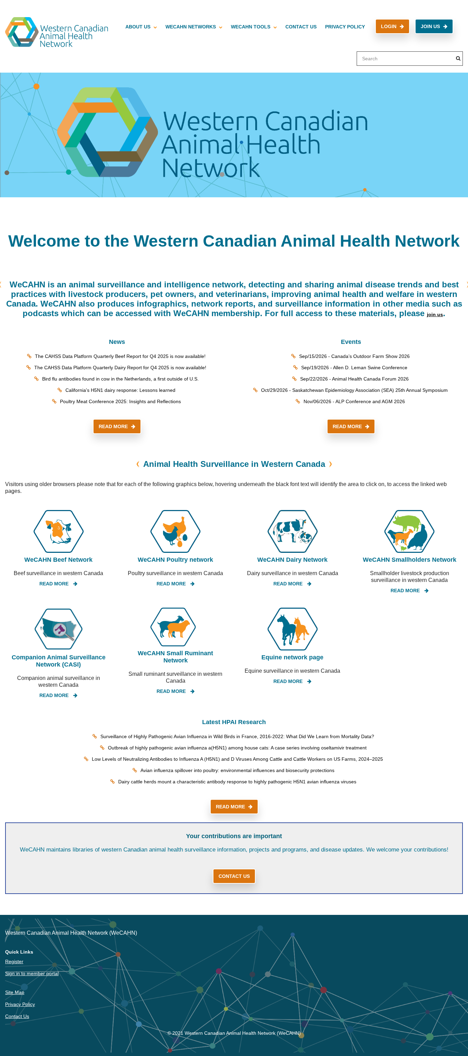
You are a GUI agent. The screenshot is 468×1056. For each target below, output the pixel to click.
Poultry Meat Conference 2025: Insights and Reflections (120, 401)
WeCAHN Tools (250, 26)
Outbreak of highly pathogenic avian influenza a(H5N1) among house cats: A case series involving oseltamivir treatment (237, 747)
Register (14, 961)
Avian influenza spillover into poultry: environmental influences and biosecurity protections (237, 770)
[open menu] (155, 26)
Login (388, 26)
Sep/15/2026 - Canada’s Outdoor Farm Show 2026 (354, 356)
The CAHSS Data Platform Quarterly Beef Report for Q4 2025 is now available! (120, 356)
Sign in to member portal (32, 973)
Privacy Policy (345, 26)
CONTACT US (234, 876)
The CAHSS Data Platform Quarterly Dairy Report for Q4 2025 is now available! (120, 367)
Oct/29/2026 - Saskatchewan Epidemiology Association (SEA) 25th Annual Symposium (354, 390)
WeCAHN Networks (190, 26)
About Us (137, 26)
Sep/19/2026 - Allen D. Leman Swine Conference (354, 367)
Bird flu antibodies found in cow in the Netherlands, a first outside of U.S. (120, 379)
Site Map (14, 992)
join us (435, 314)
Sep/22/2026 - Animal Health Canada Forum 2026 (354, 379)
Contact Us (301, 26)
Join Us (430, 26)
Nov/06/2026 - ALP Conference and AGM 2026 (354, 401)
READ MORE (113, 426)
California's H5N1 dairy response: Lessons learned (120, 390)
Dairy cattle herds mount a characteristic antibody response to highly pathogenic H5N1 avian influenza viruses (237, 781)
